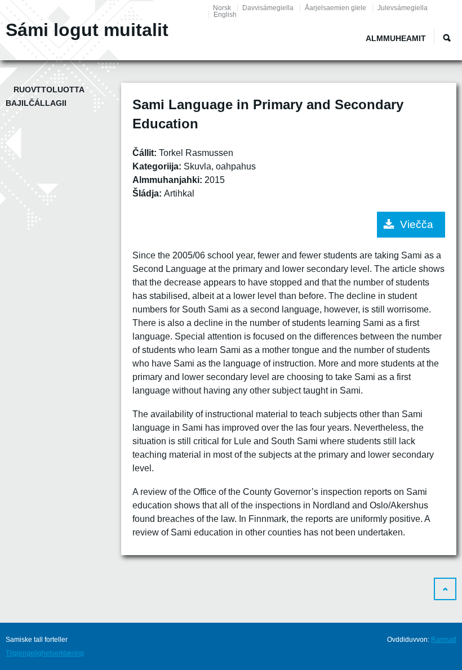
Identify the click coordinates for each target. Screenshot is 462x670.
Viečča (416, 224)
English (225, 15)
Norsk (222, 8)
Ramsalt (443, 640)
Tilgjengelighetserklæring (45, 653)
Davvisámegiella (268, 8)
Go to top (445, 589)
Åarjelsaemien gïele (335, 8)
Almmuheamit (396, 38)
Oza (447, 38)
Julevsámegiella (402, 8)
